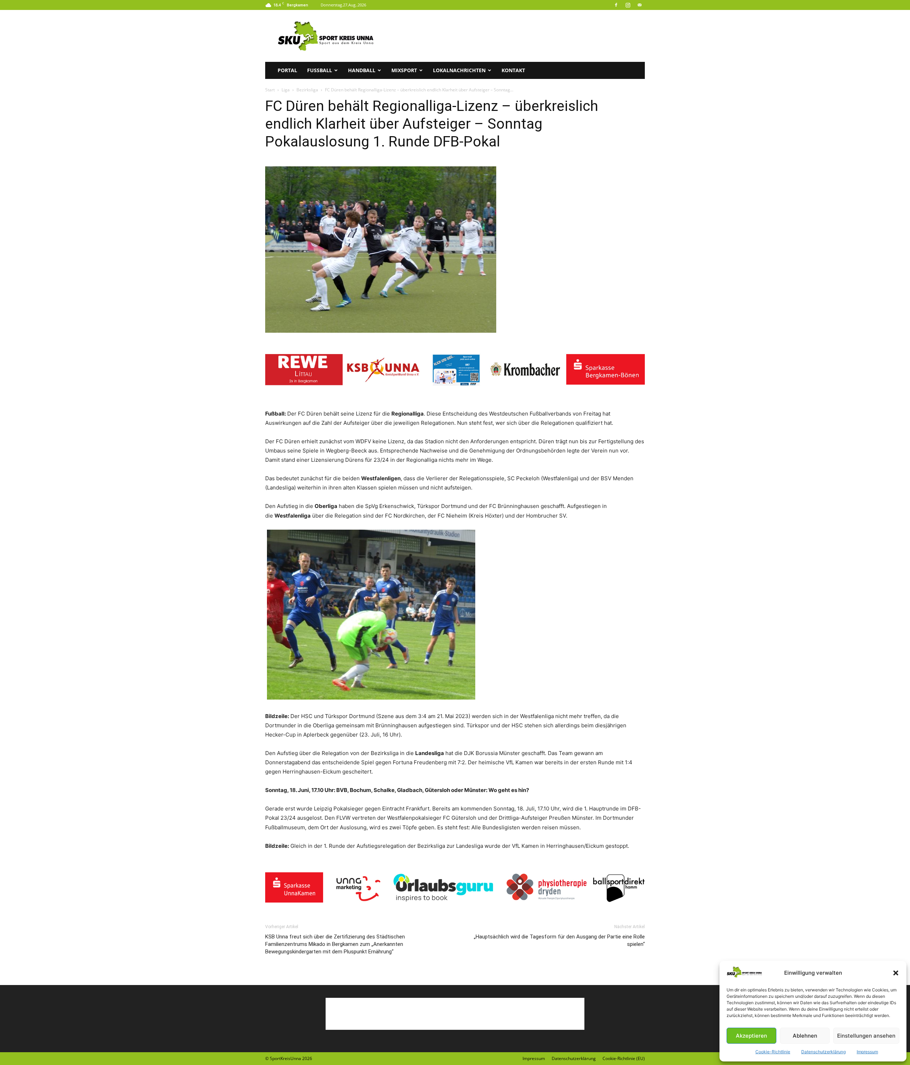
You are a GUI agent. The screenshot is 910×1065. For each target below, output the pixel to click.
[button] (895, 972)
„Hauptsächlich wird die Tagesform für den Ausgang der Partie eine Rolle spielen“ (559, 940)
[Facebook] (616, 5)
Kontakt (513, 70)
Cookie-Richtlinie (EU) (624, 1058)
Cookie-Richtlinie (772, 1051)
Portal (287, 70)
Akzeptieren (751, 1035)
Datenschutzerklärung (823, 1051)
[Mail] (639, 5)
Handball (361, 70)
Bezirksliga (307, 90)
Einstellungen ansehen (866, 1035)
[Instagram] (627, 5)
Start (270, 90)
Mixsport (404, 70)
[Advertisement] (515, 36)
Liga (286, 90)
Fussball (319, 70)
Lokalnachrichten (459, 70)
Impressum (867, 1051)
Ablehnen (805, 1035)
